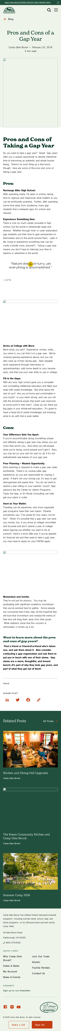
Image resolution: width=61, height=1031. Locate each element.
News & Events (11, 977)
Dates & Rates (11, 965)
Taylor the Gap (10, 493)
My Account (10, 971)
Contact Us (38, 973)
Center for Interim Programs (35, 489)
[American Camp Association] (49, 1007)
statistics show (18, 623)
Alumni (36, 962)
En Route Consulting (33, 493)
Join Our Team (40, 956)
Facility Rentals (41, 967)
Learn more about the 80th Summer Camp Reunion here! (28, 2)
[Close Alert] (58, 2)
